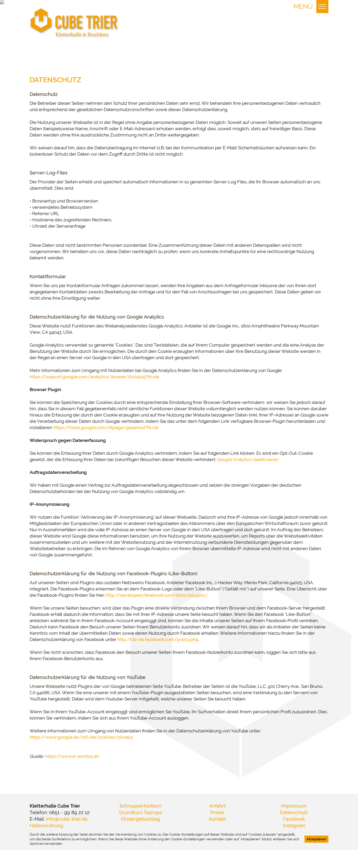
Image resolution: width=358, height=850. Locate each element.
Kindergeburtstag (140, 819)
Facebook (294, 819)
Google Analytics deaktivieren (248, 459)
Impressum (294, 806)
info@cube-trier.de (67, 819)
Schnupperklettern (141, 806)
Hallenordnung (46, 825)
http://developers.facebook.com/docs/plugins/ (156, 595)
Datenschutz (294, 812)
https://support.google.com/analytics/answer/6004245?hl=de (94, 376)
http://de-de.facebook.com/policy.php (158, 639)
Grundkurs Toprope (140, 812)
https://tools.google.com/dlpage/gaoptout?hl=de (106, 427)
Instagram (294, 825)
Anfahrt (217, 806)
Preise (217, 812)
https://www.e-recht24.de (72, 756)
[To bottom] (74, 23)
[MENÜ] (322, 6)
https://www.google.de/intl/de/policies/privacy (81, 737)
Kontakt (217, 819)
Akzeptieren (316, 839)
